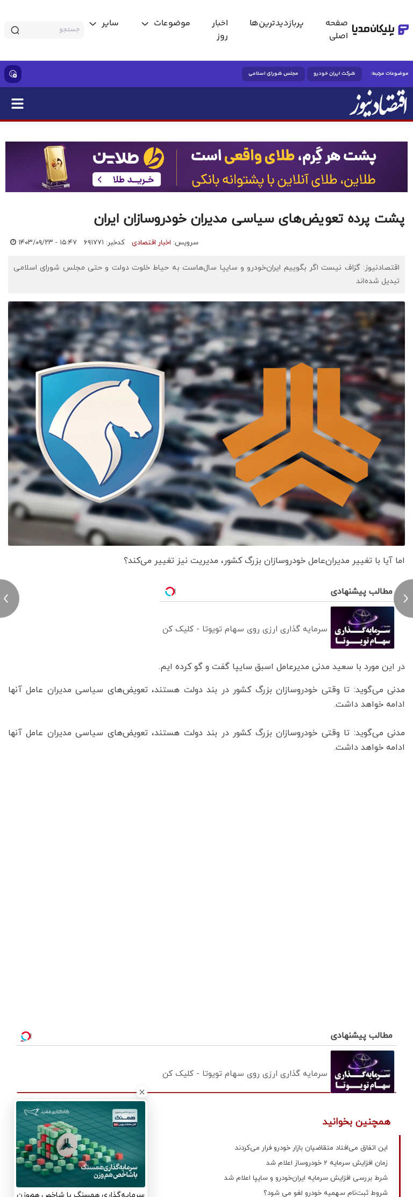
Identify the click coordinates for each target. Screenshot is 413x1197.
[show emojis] (13, 74)
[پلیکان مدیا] (380, 30)
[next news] (403, 598)
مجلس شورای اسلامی (273, 73)
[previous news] (9, 598)
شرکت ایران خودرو (334, 73)
